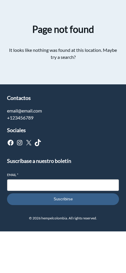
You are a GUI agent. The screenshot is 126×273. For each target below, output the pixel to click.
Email (12, 175)
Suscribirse (63, 199)
